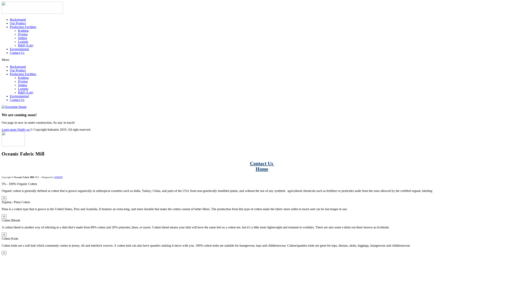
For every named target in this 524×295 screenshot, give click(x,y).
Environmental (19, 49)
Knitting (23, 30)
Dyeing (23, 34)
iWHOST (58, 177)
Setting (22, 38)
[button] (262, 60)
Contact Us (17, 52)
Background (18, 19)
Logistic (23, 41)
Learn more (9, 129)
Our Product (18, 23)
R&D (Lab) (25, 45)
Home (262, 169)
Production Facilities (23, 27)
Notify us (23, 129)
